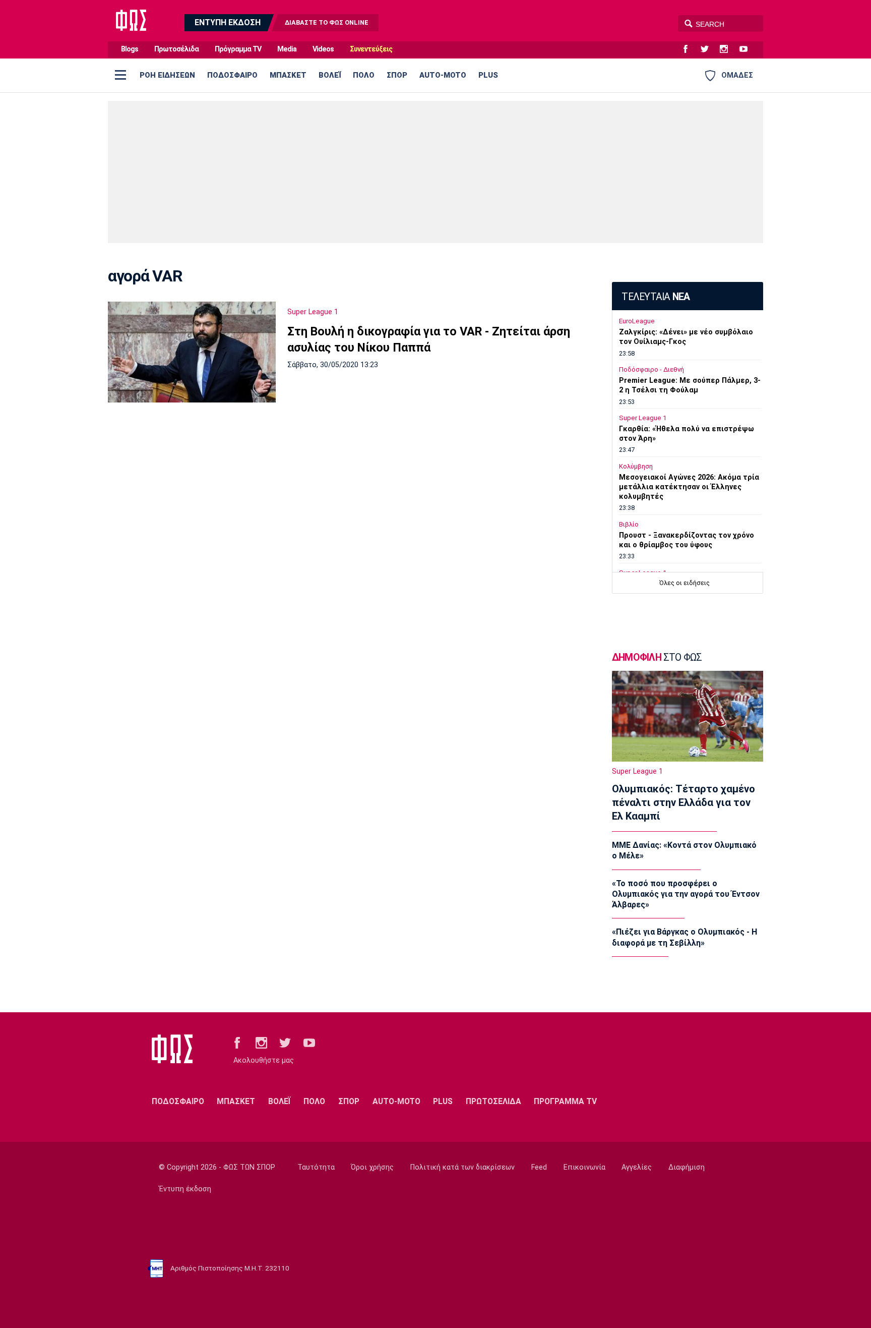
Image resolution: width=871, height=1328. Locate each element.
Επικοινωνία (584, 1167)
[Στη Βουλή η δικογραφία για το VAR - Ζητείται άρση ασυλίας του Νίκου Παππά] (192, 352)
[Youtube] (747, 49)
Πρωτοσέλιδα (176, 49)
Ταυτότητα (316, 1167)
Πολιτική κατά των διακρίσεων (462, 1167)
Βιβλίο (629, 524)
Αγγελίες (636, 1167)
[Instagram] (728, 49)
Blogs (129, 49)
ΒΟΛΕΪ (330, 75)
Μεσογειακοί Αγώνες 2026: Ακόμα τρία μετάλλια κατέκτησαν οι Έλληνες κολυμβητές (689, 487)
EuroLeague (637, 321)
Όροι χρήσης (372, 1167)
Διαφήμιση (686, 1167)
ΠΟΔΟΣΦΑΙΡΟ (232, 75)
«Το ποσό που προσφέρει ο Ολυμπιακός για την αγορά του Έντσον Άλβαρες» (686, 894)
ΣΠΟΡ (397, 75)
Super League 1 (312, 311)
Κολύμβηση (636, 466)
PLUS (488, 75)
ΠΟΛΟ (364, 75)
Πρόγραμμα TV (238, 49)
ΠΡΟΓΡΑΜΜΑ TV (565, 1101)
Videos (323, 49)
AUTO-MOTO (442, 75)
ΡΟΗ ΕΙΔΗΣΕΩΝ (167, 75)
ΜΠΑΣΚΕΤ (288, 75)
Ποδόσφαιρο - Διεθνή (651, 369)
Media (286, 49)
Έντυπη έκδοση (185, 1189)
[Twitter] (709, 49)
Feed (539, 1167)
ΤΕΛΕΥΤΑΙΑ (655, 297)
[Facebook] (689, 49)
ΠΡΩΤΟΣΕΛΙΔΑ (493, 1101)
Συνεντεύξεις (371, 49)
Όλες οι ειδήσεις (684, 583)
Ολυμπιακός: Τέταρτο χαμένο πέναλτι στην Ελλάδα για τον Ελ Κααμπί (683, 802)
